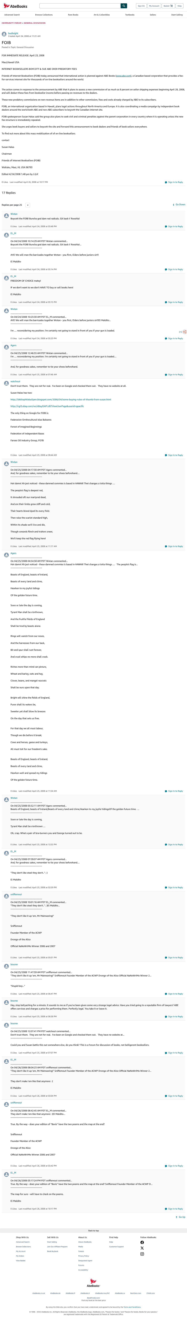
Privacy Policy (83, 1256)
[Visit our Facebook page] (153, 1242)
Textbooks (129, 14)
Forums (81, 1265)
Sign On (141, 6)
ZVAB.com (151, 1293)
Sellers (153, 14)
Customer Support (116, 1246)
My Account (154, 6)
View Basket (20, 1260)
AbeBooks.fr (70, 1293)
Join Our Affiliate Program (57, 1246)
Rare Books (73, 14)
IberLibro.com (135, 1293)
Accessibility (83, 1270)
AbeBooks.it (85, 1293)
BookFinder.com (94, 1299)
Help (180, 6)
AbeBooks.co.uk (38, 1293)
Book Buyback (52, 1251)
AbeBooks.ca (120, 1293)
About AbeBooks (84, 1242)
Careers (81, 1251)
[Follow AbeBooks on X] (153, 1248)
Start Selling (177, 14)
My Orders (20, 1256)
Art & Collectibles (102, 14)
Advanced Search (12, 14)
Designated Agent (85, 1260)
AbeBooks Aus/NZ (102, 1293)
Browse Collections (44, 14)
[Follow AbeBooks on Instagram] (153, 1254)
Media (80, 1246)
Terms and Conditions (132, 1307)
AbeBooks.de (55, 1293)
